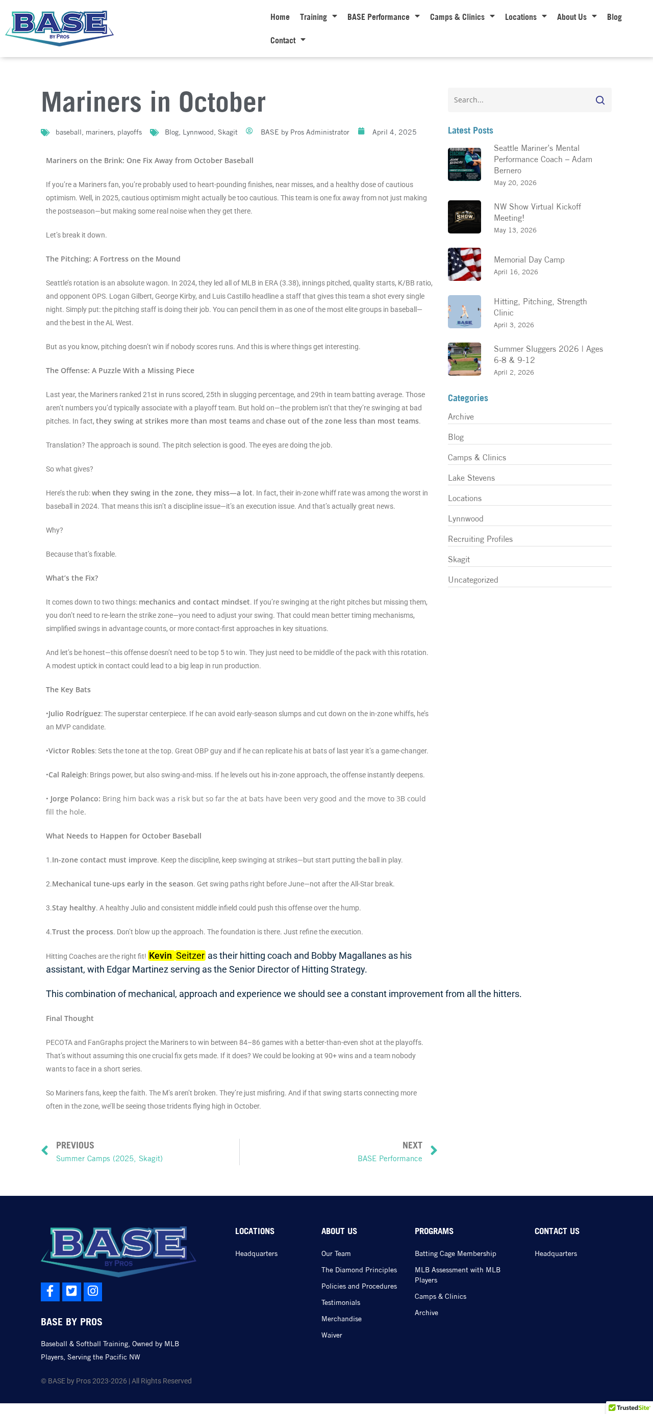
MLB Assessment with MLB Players (457, 1275)
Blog (614, 17)
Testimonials (340, 1302)
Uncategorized (473, 579)
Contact (282, 40)
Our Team (336, 1253)
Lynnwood (198, 132)
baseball (69, 132)
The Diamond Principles (359, 1269)
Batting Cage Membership (455, 1253)
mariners (99, 132)
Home (280, 17)
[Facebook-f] (50, 1291)
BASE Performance (378, 17)
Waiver (331, 1335)
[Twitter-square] (71, 1291)
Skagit (228, 132)
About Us (572, 17)
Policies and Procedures (359, 1286)
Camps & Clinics (457, 17)
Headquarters (256, 1253)
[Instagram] (93, 1291)
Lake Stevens (471, 478)
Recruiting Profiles (480, 539)
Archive (461, 416)
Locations (521, 17)
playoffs (129, 132)
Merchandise (341, 1318)
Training (313, 17)
